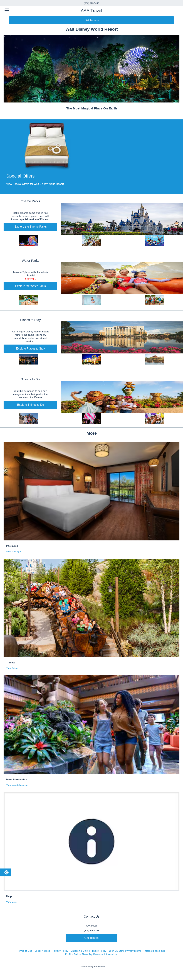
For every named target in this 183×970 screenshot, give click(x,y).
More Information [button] (16, 779)
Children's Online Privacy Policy (88, 950)
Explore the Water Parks (30, 286)
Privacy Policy (60, 950)
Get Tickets (92, 20)
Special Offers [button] (20, 175)
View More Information (17, 785)
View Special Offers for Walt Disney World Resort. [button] (35, 183)
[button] (91, 156)
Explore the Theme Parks (30, 226)
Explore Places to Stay (30, 348)
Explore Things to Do (30, 404)
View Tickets (12, 668)
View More (11, 902)
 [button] (6, 10)
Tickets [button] (10, 662)
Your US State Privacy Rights (125, 950)
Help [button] (9, 896)
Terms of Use (24, 950)
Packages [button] (12, 545)
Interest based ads (154, 950)
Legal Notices (42, 950)
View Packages (13, 551)
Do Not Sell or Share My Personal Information (91, 954)
